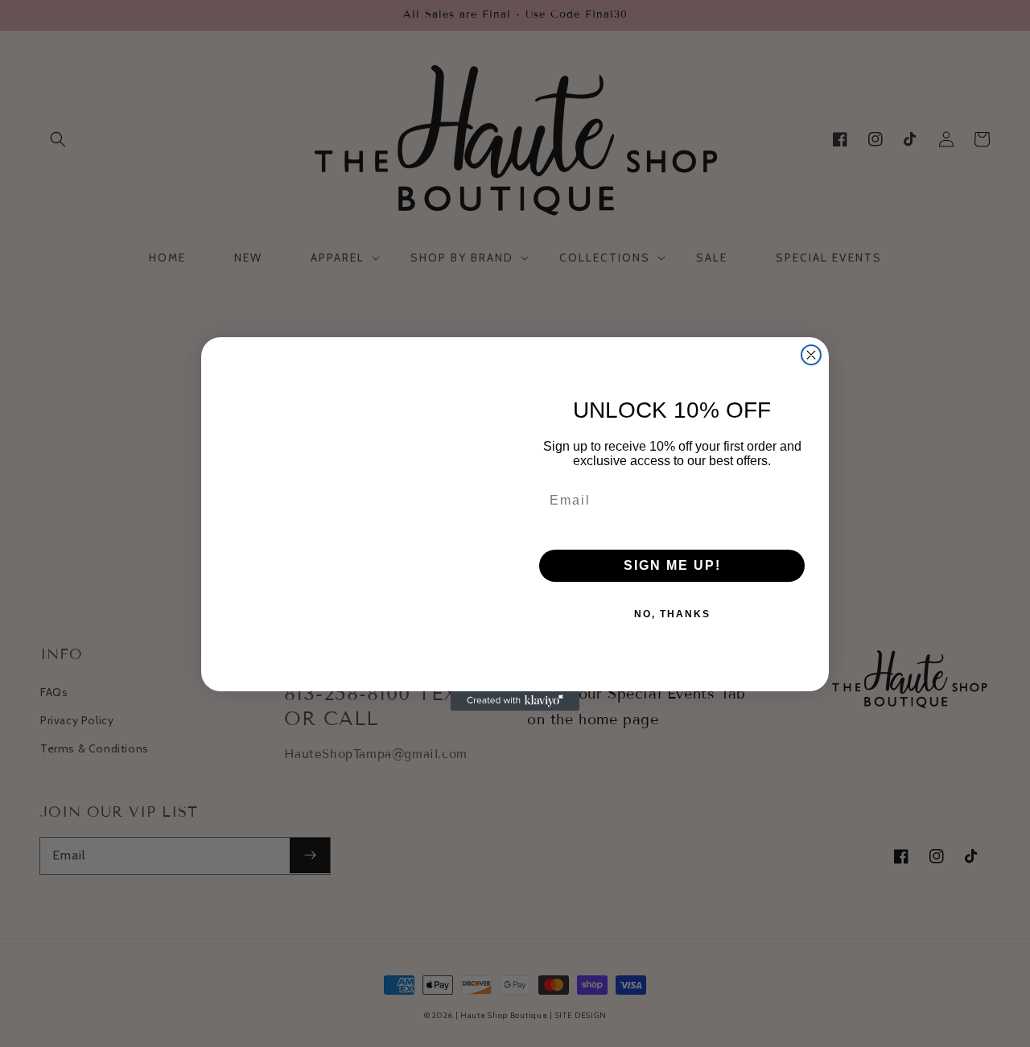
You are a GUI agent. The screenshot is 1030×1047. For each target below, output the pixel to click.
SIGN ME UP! (672, 565)
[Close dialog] (811, 355)
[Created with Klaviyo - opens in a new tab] (515, 701)
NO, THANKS (672, 614)
